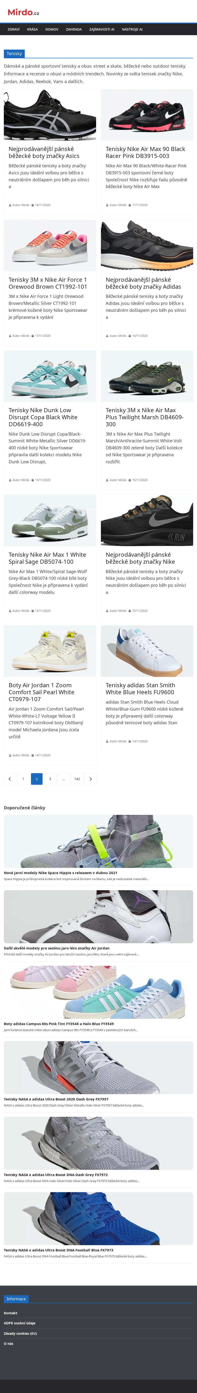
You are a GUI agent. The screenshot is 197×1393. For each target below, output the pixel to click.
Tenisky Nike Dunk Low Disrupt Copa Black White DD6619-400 (43, 417)
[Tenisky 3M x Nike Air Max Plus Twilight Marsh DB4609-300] (147, 376)
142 (77, 779)
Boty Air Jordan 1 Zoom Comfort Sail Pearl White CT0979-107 (41, 692)
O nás (8, 1343)
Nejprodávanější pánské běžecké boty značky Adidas (143, 282)
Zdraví (13, 29)
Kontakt (10, 1313)
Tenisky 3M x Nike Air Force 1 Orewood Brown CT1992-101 (48, 282)
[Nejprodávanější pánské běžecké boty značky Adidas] (147, 245)
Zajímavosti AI (101, 29)
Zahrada (74, 29)
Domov (51, 29)
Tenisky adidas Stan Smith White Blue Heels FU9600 (140, 688)
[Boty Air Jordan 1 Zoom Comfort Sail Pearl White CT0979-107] (50, 651)
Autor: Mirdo (20, 205)
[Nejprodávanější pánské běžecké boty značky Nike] (147, 520)
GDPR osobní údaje (19, 1323)
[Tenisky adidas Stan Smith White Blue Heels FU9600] (147, 651)
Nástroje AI (132, 29)
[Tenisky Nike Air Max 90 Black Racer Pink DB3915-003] (147, 115)
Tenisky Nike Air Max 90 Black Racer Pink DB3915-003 (145, 152)
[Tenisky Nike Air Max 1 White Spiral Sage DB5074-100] (50, 520)
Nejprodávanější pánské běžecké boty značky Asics (44, 152)
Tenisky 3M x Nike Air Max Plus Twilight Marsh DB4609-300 (145, 417)
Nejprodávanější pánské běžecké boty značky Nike (140, 557)
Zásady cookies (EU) (20, 1333)
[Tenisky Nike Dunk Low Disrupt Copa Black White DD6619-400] (50, 376)
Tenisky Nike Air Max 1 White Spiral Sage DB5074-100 (47, 557)
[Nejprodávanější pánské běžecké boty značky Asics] (50, 115)
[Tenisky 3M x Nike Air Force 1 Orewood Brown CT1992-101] (50, 245)
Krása (32, 29)
